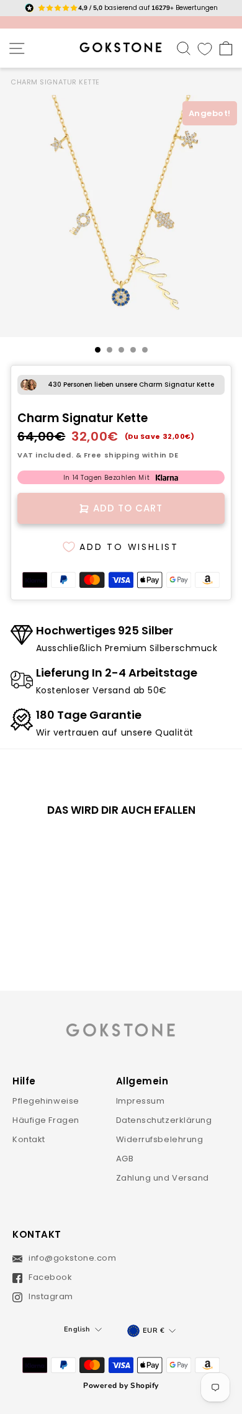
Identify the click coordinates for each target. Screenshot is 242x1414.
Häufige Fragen (45, 1120)
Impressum (140, 1101)
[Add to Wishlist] (81, 847)
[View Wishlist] (205, 48)
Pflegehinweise (45, 1101)
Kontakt (28, 1139)
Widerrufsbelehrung (160, 1139)
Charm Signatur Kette (55, 82)
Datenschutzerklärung (164, 1120)
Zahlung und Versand (163, 1178)
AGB (125, 1158)
